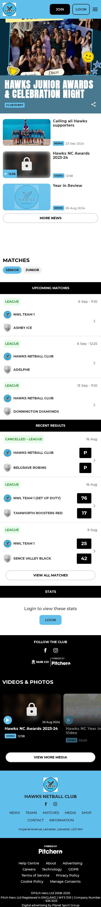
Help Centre (29, 863)
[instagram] (55, 805)
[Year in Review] (26, 197)
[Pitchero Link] (61, 664)
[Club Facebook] (45, 651)
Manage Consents (65, 881)
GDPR (73, 869)
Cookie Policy (32, 881)
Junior (32, 270)
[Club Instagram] (55, 651)
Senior (12, 270)
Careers (29, 869)
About (51, 863)
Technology (52, 869)
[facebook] (45, 805)
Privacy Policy (67, 875)
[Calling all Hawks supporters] (26, 132)
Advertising (72, 863)
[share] (93, 105)
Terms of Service (36, 875)
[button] (93, 105)
